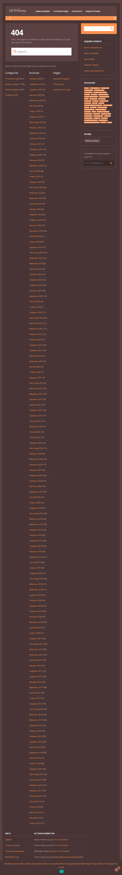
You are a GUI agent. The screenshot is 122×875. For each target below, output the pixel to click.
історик (94, 94)
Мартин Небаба (91, 53)
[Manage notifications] (116, 870)
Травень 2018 (35, 611)
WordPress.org (12, 857)
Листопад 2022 (36, 318)
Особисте (9, 95)
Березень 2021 (36, 426)
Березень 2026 (36, 100)
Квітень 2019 (35, 551)
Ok (62, 871)
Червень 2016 (35, 736)
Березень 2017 (36, 687)
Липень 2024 (35, 209)
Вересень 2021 (36, 394)
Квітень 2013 (35, 812)
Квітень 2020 (35, 486)
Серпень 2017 (35, 660)
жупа (110, 122)
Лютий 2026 (35, 106)
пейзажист (108, 105)
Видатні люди (93, 11)
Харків (101, 103)
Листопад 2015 (36, 774)
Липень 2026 (35, 78)
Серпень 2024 (35, 203)
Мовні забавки (43, 11)
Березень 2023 (36, 296)
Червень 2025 (35, 149)
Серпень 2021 (35, 399)
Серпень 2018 (35, 595)
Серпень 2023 (35, 269)
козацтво (88, 92)
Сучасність (77, 11)
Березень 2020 (36, 491)
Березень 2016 (36, 752)
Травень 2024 (35, 220)
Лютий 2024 (35, 236)
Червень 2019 (35, 540)
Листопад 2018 (36, 578)
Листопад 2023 (36, 252)
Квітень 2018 (35, 616)
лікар (87, 107)
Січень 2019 (34, 568)
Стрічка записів (12, 845)
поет (87, 88)
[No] (119, 867)
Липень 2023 (35, 274)
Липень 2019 (35, 535)
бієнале (94, 107)
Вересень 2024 (36, 198)
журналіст (89, 118)
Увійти (8, 839)
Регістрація (58, 84)
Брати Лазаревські (93, 47)
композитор (104, 96)
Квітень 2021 (35, 421)
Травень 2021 (35, 415)
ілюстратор (102, 107)
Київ (94, 111)
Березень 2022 (36, 361)
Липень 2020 (35, 470)
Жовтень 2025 (36, 127)
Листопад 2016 (36, 709)
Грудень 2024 (35, 182)
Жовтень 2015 (36, 780)
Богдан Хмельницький (93, 105)
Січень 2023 (34, 307)
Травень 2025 (35, 155)
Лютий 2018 (35, 627)
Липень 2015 (35, 796)
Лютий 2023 (35, 301)
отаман (108, 116)
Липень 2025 (35, 144)
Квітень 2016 (35, 747)
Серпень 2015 (35, 790)
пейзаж (97, 118)
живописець (99, 90)
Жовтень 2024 (36, 193)
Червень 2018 (35, 606)
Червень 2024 (35, 214)
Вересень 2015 (36, 785)
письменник (95, 88)
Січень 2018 (34, 633)
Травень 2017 (35, 676)
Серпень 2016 (35, 725)
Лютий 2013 (35, 818)
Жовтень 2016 (36, 714)
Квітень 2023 (35, 290)
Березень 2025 (36, 165)
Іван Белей (89, 59)
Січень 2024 (34, 241)
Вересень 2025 (36, 133)
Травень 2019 (35, 546)
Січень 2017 (34, 698)
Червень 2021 (35, 410)
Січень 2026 (34, 111)
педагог (88, 103)
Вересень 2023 (36, 263)
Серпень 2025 (35, 138)
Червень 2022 (35, 345)
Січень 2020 (34, 502)
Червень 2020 (35, 475)
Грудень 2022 (35, 312)
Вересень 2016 (36, 720)
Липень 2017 (35, 665)
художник (105, 88)
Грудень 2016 (35, 703)
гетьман (102, 99)
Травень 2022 (35, 350)
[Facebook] (10, 18)
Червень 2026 (35, 84)
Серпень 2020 (35, 464)
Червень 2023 (35, 280)
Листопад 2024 (36, 187)
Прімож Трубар (91, 65)
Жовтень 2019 (36, 519)
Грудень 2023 (35, 247)
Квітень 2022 (35, 356)
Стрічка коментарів (14, 851)
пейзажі (97, 114)
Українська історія (61, 89)
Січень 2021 (34, 437)
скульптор (104, 101)
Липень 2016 (35, 731)
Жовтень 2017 (36, 649)
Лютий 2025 (35, 171)
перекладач (103, 94)
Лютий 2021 (35, 432)
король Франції (103, 111)
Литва (104, 122)
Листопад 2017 (36, 644)
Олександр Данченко (94, 70)
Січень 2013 (34, 823)
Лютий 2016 (35, 758)
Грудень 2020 (35, 443)
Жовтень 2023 (36, 258)
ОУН (86, 99)
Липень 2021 (35, 405)
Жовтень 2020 (36, 453)
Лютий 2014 (35, 801)
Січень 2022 (34, 372)
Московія (88, 114)
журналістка (106, 114)
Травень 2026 (35, 89)
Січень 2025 (34, 176)
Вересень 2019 (36, 524)
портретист (98, 116)
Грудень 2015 (35, 769)
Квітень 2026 (35, 95)
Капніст (88, 111)
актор (95, 103)
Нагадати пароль (61, 78)
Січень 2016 (34, 763)
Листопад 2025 (36, 122)
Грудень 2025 (35, 116)
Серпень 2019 (35, 530)
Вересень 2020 (36, 459)
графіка (105, 118)
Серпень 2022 (35, 334)
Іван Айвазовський (92, 122)
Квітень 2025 (35, 160)
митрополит (89, 109)
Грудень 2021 (35, 377)
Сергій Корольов (91, 120)
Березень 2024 (36, 231)
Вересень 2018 (36, 589)
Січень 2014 (34, 807)
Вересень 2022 (36, 328)
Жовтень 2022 (36, 323)
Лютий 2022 (35, 366)
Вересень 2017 (36, 655)
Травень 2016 (35, 741)
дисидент (93, 99)
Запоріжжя (89, 90)
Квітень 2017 (35, 682)
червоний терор (100, 92)
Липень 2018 (35, 600)
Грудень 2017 (35, 638)
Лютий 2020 (35, 497)
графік (87, 94)
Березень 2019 (36, 557)
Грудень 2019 (35, 508)
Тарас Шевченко (91, 96)
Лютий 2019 (35, 562)
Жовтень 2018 (36, 584)
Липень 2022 (35, 339)
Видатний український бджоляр (68, 857)
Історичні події (60, 11)
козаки (96, 101)
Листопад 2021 (36, 383)
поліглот (88, 101)
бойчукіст (89, 116)
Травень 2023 (35, 285)
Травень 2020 (35, 481)
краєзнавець (101, 109)
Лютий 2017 (35, 693)
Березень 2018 (36, 622)
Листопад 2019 (36, 513)
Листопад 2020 (36, 448)
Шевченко (104, 120)
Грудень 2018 (35, 573)
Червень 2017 (35, 671)
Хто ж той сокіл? (61, 839)
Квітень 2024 (35, 225)
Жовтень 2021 (36, 388)
